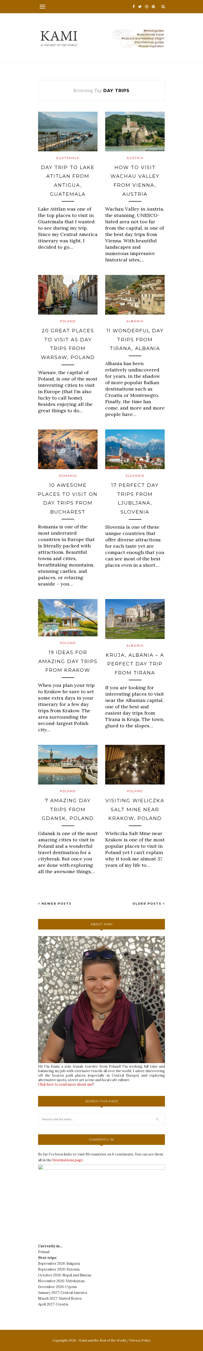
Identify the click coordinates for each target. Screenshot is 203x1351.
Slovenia (135, 476)
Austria (135, 158)
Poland (68, 321)
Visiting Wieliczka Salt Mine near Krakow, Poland (134, 809)
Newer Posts (56, 903)
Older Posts (147, 903)
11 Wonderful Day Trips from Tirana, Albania (135, 339)
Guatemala (68, 158)
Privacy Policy (140, 1340)
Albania (135, 321)
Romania (68, 476)
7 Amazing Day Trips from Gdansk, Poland (68, 809)
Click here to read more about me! (65, 1084)
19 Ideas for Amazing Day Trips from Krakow (68, 661)
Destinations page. (68, 1160)
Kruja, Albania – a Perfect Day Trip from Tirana (135, 664)
